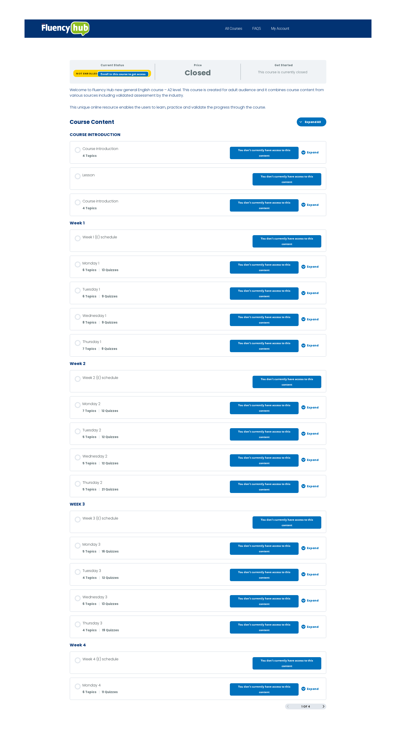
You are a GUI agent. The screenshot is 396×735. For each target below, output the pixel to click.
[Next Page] (323, 706)
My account (280, 28)
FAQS (256, 28)
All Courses (233, 28)
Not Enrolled (87, 73)
